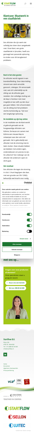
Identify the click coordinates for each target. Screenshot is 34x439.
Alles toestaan (17, 244)
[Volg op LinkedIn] (5, 354)
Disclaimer (6, 366)
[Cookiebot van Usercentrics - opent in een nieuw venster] (24, 183)
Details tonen (24, 238)
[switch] (29, 219)
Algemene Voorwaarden (10, 368)
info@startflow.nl (8, 349)
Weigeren (17, 255)
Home (5, 364)
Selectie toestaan (17, 249)
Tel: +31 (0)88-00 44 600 (10, 346)
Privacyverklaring (8, 370)
